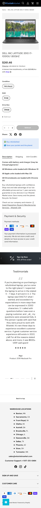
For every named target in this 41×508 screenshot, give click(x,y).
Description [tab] (7, 157)
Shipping (5, 66)
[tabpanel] (20, 185)
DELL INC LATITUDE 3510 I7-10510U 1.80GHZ (21, 10)
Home (4, 10)
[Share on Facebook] (15, 134)
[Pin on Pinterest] (20, 134)
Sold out (28, 128)
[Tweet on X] (10, 134)
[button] (32, 3)
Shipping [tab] (19, 157)
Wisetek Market (12, 503)
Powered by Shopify (23, 503)
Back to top (20, 398)
